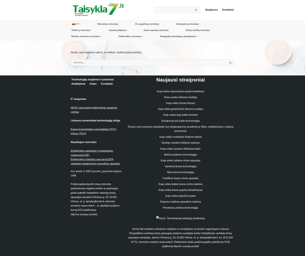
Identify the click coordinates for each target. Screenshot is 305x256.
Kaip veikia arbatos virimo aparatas (180, 160)
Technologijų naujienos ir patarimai (92, 79)
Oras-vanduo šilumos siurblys (180, 97)
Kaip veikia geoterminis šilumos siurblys (180, 109)
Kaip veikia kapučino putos (180, 195)
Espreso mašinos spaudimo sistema (180, 201)
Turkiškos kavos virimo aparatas (181, 178)
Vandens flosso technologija (181, 166)
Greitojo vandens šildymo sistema (181, 142)
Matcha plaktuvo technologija (180, 154)
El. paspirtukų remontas (147, 24)
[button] (79, 23)
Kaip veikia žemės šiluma (180, 103)
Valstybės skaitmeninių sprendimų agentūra (95, 163)
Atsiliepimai (78, 83)
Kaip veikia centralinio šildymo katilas (180, 137)
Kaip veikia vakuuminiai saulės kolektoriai (180, 91)
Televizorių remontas (107, 24)
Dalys (93, 83)
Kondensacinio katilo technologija (181, 121)
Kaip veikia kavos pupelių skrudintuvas (181, 190)
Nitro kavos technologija (180, 172)
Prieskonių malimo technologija (180, 207)
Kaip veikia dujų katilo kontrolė (180, 114)
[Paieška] (196, 10)
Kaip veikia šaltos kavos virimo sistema (181, 184)
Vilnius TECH (78, 133)
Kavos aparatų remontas (156, 30)
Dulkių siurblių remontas (198, 30)
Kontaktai (228, 9)
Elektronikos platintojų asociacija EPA (92, 159)
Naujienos (211, 9)
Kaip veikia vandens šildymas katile (180, 148)
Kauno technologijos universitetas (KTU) (93, 129)
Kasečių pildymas (118, 30)
